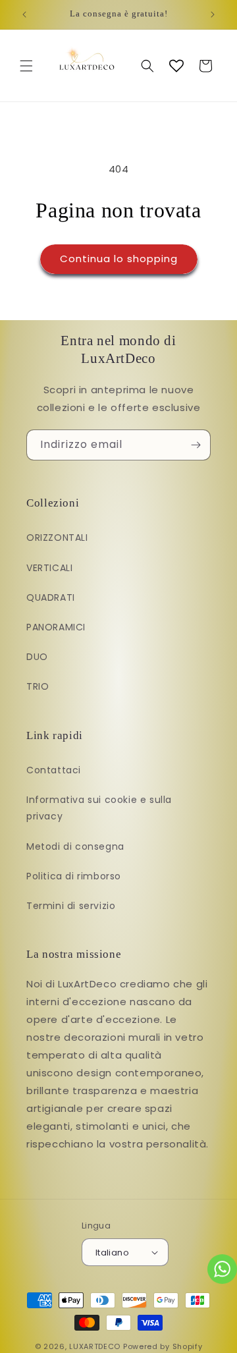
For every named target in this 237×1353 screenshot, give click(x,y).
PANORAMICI (56, 627)
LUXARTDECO (94, 1346)
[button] (26, 65)
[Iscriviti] (195, 444)
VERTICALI (49, 567)
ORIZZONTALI (57, 537)
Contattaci (53, 770)
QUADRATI (50, 597)
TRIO (37, 686)
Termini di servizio (70, 905)
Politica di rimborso (73, 876)
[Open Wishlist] (176, 65)
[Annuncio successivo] (212, 14)
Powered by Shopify (163, 1346)
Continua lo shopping (119, 258)
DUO (37, 656)
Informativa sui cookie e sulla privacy (99, 808)
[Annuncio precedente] (24, 14)
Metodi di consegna (75, 846)
